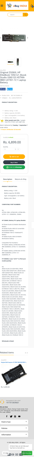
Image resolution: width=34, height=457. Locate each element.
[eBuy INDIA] (17, 5)
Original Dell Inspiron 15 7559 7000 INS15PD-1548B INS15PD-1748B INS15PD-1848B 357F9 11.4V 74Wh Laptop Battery (14, 362)
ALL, (10, 98)
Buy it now (14, 162)
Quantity (5, 147)
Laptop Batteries (17, 98)
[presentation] (25, 352)
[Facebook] (7, 416)
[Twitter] (11, 416)
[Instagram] (15, 416)
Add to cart (15, 157)
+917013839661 (12, 402)
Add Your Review (4, 86)
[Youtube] (19, 416)
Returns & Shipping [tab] (22, 179)
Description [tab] (7, 179)
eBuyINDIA (3, 360)
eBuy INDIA (3, 70)
